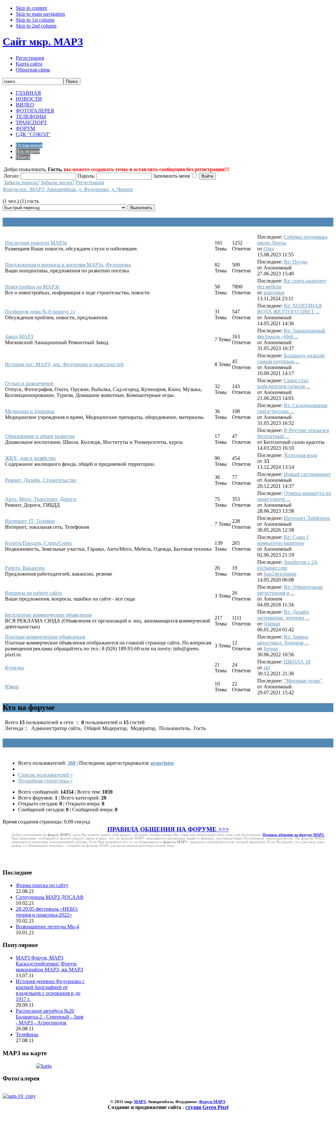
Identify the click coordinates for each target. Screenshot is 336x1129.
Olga (268, 248)
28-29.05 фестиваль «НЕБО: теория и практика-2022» (47, 912)
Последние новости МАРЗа (36, 243)
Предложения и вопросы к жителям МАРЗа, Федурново (68, 264)
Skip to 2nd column (36, 26)
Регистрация (30, 58)
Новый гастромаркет (307, 474)
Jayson (270, 648)
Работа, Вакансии (25, 568)
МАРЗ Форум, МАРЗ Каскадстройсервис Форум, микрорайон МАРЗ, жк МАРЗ (49, 963)
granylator (273, 292)
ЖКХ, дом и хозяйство (30, 458)
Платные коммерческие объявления (45, 637)
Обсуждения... (28, 222)
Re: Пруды (295, 262)
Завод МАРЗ (19, 336)
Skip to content (31, 8)
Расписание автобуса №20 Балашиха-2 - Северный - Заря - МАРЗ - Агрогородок (49, 1016)
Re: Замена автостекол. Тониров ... (283, 639)
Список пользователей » (45, 775)
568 (71, 763)
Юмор (12, 686)
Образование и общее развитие (40, 436)
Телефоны (27, 1034)
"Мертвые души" (303, 680)
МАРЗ (140, 1101)
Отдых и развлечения (29, 383)
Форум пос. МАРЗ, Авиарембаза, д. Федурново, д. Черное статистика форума (140, 743)
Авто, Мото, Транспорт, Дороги (40, 499)
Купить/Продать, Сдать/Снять (38, 543)
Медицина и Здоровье (29, 411)
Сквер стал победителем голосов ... (283, 383)
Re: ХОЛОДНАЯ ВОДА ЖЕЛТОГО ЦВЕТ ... (289, 308)
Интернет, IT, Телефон (30, 521)
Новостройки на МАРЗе (32, 286)
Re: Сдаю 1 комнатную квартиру (283, 540)
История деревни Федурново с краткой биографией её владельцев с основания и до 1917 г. (50, 990)
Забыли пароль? (21, 182)
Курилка (14, 667)
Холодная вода (300, 455)
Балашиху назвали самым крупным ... (291, 358)
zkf (266, 667)
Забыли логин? (57, 182)
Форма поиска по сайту (42, 885)
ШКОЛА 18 (297, 661)
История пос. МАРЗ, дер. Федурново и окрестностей (64, 364)
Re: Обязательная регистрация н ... (290, 590)
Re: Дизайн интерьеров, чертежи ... (283, 615)
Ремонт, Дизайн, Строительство (40, 480)
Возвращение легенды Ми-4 (47, 926)
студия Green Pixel (206, 1107)
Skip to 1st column (35, 20)
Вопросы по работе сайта (33, 593)
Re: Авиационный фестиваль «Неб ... (291, 333)
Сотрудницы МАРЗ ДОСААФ (50, 897)
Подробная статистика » (45, 780)
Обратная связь (33, 69)
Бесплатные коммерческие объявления (48, 615)
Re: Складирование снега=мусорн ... (292, 408)
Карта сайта (29, 64)
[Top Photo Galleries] (19, 1096)
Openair (271, 623)
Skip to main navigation (40, 14)
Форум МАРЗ (212, 1101)
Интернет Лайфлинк (307, 518)
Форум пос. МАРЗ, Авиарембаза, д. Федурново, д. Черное (68, 189)
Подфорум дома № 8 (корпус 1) (40, 311)
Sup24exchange (280, 574)
